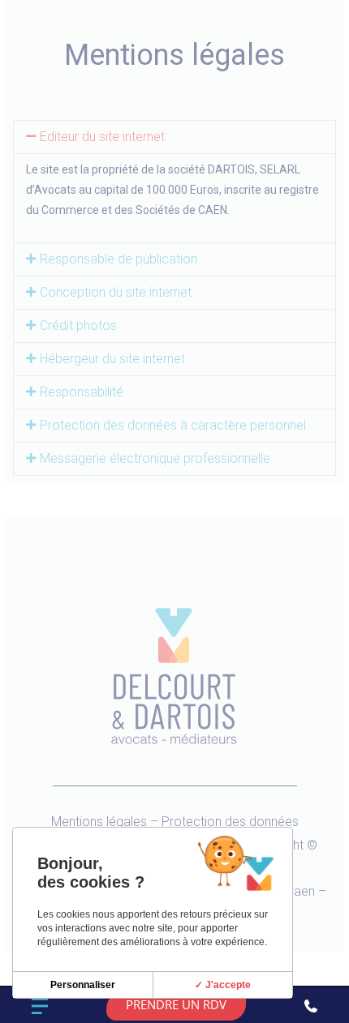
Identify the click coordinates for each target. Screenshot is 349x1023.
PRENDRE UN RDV (176, 1004)
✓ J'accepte (223, 985)
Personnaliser (82, 985)
